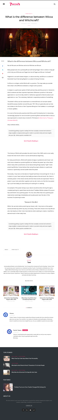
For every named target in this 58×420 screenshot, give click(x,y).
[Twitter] (3, 70)
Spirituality (29, 13)
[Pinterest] (3, 74)
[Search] (53, 4)
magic (6, 249)
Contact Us (29, 405)
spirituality (15, 249)
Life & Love (14, 356)
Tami (29, 262)
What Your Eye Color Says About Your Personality (25, 358)
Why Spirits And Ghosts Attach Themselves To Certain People (28, 365)
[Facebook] (3, 66)
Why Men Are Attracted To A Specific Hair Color (24, 372)
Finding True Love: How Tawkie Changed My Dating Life (30, 387)
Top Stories (22, 356)
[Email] (3, 77)
